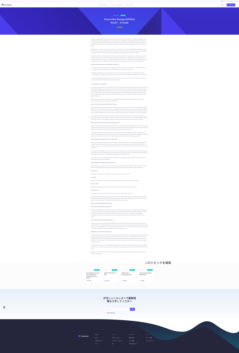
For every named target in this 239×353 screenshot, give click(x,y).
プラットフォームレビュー (117, 340)
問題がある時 (131, 337)
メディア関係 (131, 340)
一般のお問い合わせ (133, 343)
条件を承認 (112, 312)
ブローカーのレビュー (103, 4)
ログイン (222, 4)
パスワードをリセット (150, 340)
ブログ (127, 4)
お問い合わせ (230, 1)
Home (96, 337)
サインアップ (231, 4)
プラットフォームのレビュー (117, 4)
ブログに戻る (119, 27)
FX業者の (110, 312)
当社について (223, 1)
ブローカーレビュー (116, 337)
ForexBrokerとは (98, 340)
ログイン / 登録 (149, 337)
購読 (132, 309)
